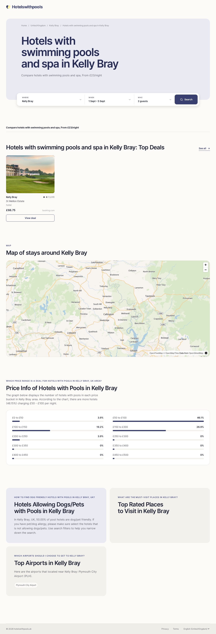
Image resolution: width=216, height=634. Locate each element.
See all (204, 148)
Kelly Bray (54, 25)
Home (24, 25)
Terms (176, 629)
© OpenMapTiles (171, 353)
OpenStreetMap (196, 353)
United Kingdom (38, 25)
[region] (108, 309)
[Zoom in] (205, 264)
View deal (30, 218)
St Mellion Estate (15, 201)
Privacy (165, 629)
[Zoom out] (205, 269)
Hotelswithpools (27, 7)
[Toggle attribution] (206, 353)
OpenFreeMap (156, 353)
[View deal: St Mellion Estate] (30, 174)
